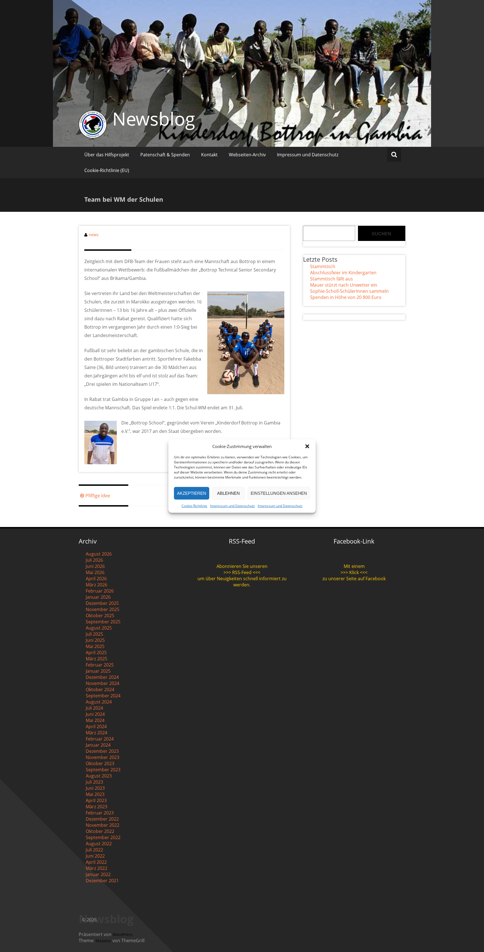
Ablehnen (228, 493)
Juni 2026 (95, 566)
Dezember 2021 (102, 880)
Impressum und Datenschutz (232, 505)
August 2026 (99, 554)
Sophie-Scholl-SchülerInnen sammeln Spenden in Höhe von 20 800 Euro (349, 294)
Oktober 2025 (100, 615)
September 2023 (103, 770)
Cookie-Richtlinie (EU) (106, 170)
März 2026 (96, 585)
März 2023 (96, 807)
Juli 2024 (94, 708)
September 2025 (103, 622)
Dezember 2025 (102, 603)
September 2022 (103, 837)
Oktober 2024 (100, 689)
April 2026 (96, 578)
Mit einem (354, 566)
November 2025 (102, 609)
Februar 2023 (100, 813)
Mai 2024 (95, 720)
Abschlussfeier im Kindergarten (343, 273)
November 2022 (102, 825)
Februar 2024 (100, 739)
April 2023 (96, 800)
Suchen (381, 233)
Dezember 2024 (102, 677)
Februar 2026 (100, 591)
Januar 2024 (98, 745)
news (94, 234)
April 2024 (96, 726)
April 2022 (96, 862)
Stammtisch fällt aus (331, 279)
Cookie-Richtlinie (194, 505)
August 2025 (99, 628)
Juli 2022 (94, 850)
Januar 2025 (98, 671)
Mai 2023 (95, 794)
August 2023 (99, 776)
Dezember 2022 (102, 819)
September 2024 (103, 696)
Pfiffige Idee (97, 496)
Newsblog (153, 118)
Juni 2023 (95, 788)
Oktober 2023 (100, 763)
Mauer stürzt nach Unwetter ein (343, 285)
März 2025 (96, 659)
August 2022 (99, 843)
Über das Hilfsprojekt (106, 155)
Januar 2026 (98, 597)
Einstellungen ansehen (279, 493)
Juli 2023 (94, 782)
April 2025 (96, 652)
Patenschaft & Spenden (165, 155)
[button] (307, 446)
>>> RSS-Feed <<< (242, 572)
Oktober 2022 (100, 831)
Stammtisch (322, 266)
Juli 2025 (94, 634)
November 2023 (102, 757)
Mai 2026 (95, 572)
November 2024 (102, 683)
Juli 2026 (94, 560)
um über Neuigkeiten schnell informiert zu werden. (242, 581)
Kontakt (209, 155)
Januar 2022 (98, 874)
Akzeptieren (191, 493)
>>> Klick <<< (354, 572)
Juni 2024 (95, 714)
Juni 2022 (95, 856)
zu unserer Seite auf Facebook (354, 578)
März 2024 (96, 733)
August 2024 (99, 702)
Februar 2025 (100, 665)
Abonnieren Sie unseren (242, 566)
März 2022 (96, 868)
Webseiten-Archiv (247, 155)
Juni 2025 (95, 640)
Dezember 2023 (102, 751)
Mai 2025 (95, 646)
